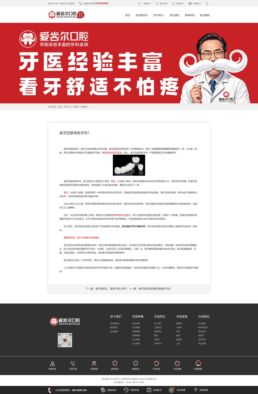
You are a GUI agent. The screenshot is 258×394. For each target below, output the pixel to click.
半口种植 (136, 339)
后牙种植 (136, 327)
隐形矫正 (158, 331)
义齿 (178, 343)
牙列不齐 (158, 343)
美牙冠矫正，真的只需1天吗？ (111, 288)
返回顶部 (203, 389)
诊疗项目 (158, 15)
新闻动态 (190, 15)
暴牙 (156, 335)
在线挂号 (180, 3)
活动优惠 (180, 389)
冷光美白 (202, 323)
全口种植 (136, 343)
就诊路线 (205, 15)
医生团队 (175, 15)
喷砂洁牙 (202, 331)
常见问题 (202, 343)
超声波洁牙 (203, 327)
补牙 (178, 331)
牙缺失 (179, 327)
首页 (127, 15)
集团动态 (114, 327)
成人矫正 (158, 323)
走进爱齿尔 (142, 15)
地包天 (157, 339)
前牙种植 (136, 323)
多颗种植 (136, 335)
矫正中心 (68, 106)
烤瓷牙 (179, 339)
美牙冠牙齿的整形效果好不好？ (155, 288)
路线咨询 (111, 389)
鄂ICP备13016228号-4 (111, 378)
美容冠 (179, 323)
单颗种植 (136, 331)
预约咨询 (163, 3)
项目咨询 (134, 389)
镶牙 (178, 335)
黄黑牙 (201, 335)
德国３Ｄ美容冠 (80, 106)
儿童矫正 (158, 327)
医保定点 (197, 3)
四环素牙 (202, 339)
